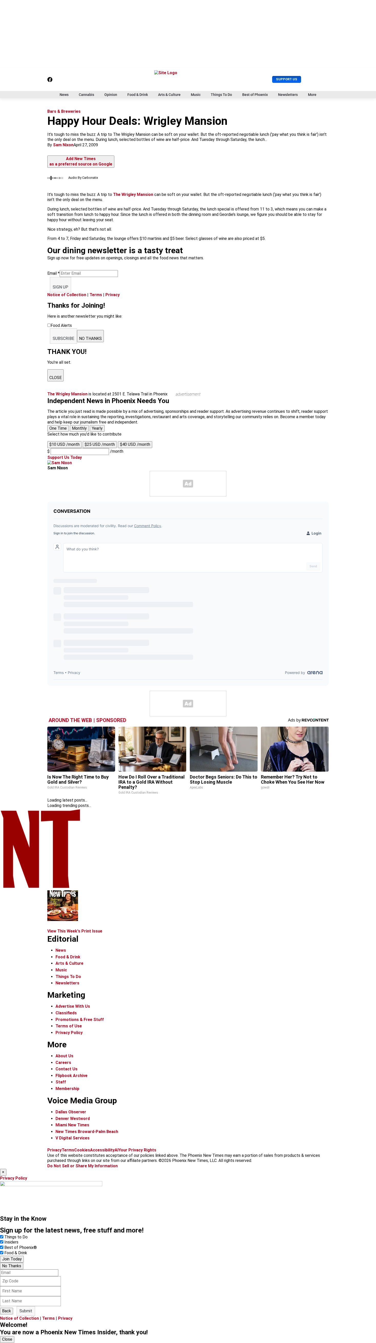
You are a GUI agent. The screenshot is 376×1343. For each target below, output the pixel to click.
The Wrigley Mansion (133, 194)
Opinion (110, 95)
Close (7, 1339)
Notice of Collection (66, 294)
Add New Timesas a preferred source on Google (80, 161)
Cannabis (86, 95)
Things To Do (221, 95)
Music (196, 95)
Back (6, 1310)
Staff (61, 1082)
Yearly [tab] (97, 428)
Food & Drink (137, 95)
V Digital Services (73, 1138)
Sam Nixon (63, 144)
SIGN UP (60, 287)
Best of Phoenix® (20, 1247)
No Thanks (11, 1265)
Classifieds (66, 1013)
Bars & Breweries (64, 111)
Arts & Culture (169, 95)
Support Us (286, 79)
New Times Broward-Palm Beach (87, 1131)
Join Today (12, 1259)
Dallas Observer (71, 1111)
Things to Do (16, 1237)
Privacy (112, 294)
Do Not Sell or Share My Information (82, 1165)
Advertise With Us (73, 1006)
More (312, 95)
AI (116, 1150)
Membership (67, 1088)
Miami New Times (72, 1125)
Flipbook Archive (71, 1075)
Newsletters (288, 95)
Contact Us (67, 1069)
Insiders (11, 1242)
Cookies (82, 1150)
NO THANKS (90, 338)
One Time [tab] (58, 428)
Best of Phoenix (255, 95)
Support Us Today (64, 457)
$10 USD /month (64, 444)
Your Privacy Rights (137, 1150)
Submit (25, 1310)
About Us (64, 1055)
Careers (63, 1062)
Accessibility (102, 1150)
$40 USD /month (135, 444)
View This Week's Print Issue (74, 931)
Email (53, 273)
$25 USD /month (100, 444)
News (64, 95)
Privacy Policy (69, 1032)
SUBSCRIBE (63, 338)
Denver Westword (73, 1118)
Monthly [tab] (79, 428)
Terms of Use (69, 1026)
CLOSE (55, 377)
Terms (96, 294)
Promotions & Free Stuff (80, 1019)
